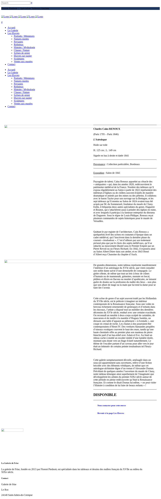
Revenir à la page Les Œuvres (110, 413)
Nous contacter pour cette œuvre (111, 405)
